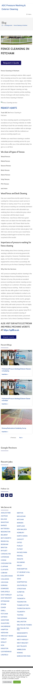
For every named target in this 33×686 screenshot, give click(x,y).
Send (19, 579)
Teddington (21, 602)
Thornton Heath (23, 608)
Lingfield (4, 655)
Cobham (4, 573)
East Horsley (6, 595)
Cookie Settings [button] (7, 682)
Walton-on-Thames (24, 625)
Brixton (4, 547)
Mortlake (21, 526)
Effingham (5, 601)
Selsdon (20, 575)
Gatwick (4, 617)
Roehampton (22, 569)
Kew (2, 645)
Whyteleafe (22, 646)
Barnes (4, 525)
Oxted (19, 542)
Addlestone (6, 513)
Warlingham (22, 636)
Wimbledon (21, 649)
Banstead (5, 522)
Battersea (5, 528)
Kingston (4, 648)
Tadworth (21, 598)
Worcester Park (24, 656)
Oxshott (20, 539)
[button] (3, 473)
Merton (20, 513)
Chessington (6, 563)
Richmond (21, 562)
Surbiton (20, 592)
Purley (20, 546)
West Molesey (22, 643)
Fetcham (4, 614)
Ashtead (4, 516)
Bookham (4, 544)
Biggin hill (5, 541)
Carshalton (6, 554)
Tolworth (21, 611)
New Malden (22, 529)
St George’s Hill (23, 572)
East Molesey (6, 598)
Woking (20, 652)
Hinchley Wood (7, 636)
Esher (3, 607)
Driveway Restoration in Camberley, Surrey (14, 428)
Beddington (5, 532)
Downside (5, 588)
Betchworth (6, 538)
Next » (21, 437)
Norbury (20, 532)
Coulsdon (5, 579)
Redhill (20, 556)
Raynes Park (22, 552)
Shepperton (22, 582)
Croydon (4, 582)
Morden (20, 523)
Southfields (22, 585)
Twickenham (22, 618)
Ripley (19, 565)
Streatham (21, 588)
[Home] (2, 25)
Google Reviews (9, 447)
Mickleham (21, 516)
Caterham (5, 557)
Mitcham (20, 519)
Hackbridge (5, 626)
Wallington (21, 621)
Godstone (5, 620)
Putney (20, 549)
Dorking (4, 585)
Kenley (4, 642)
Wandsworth (22, 633)
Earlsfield (5, 591)
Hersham (4, 632)
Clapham (4, 566)
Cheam (3, 560)
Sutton (20, 595)
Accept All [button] (17, 682)
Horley (4, 639)
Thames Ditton (23, 605)
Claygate (4, 569)
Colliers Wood (7, 576)
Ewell (3, 610)
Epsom (3, 604)
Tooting (20, 615)
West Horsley (22, 639)
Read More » (5, 374)
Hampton (4, 629)
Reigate (20, 559)
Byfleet (4, 550)
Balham (4, 519)
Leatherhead (6, 651)
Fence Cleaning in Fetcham (20, 25)
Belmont (4, 535)
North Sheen (22, 536)
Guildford (5, 623)
